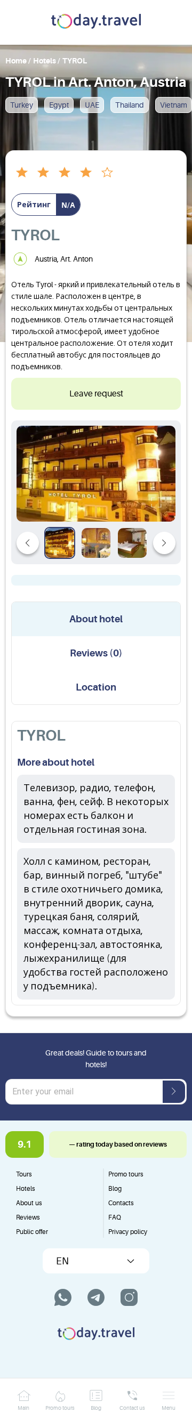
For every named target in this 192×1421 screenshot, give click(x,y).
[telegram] (96, 1297)
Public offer (32, 1232)
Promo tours (125, 1174)
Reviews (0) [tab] (96, 653)
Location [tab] (96, 687)
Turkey (21, 105)
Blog (115, 1188)
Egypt (59, 105)
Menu (168, 1408)
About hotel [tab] (96, 619)
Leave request (96, 394)
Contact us (132, 1408)
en (62, 1261)
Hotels (25, 1188)
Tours (24, 1174)
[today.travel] (96, 22)
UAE (92, 105)
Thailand (129, 105)
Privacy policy (127, 1232)
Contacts (121, 1203)
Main (23, 1408)
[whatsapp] (62, 1297)
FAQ (114, 1217)
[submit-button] (174, 1092)
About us (29, 1203)
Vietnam (173, 105)
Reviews (28, 1217)
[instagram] (129, 1297)
